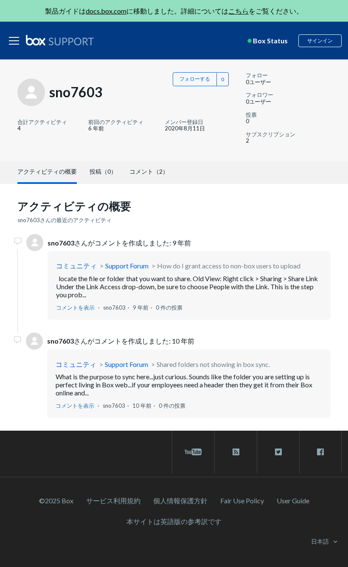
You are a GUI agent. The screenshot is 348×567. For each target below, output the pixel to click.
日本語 (320, 541)
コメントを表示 (75, 307)
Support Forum (127, 266)
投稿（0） (103, 171)
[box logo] (60, 40)
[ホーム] (60, 41)
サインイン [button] (320, 40)
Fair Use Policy (242, 500)
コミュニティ (76, 266)
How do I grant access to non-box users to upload (228, 266)
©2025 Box (56, 500)
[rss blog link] (236, 452)
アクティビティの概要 (47, 171)
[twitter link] (278, 452)
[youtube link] (193, 452)
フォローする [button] (195, 79)
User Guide (293, 500)
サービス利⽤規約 (113, 500)
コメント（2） (148, 171)
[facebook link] (320, 452)
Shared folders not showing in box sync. (213, 364)
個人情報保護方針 (180, 500)
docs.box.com (106, 11)
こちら (238, 11)
